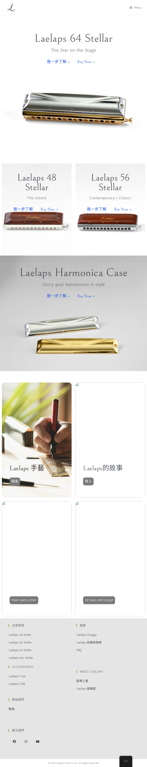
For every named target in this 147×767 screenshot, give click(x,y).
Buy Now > (86, 62)
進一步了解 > (58, 62)
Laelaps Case (17, 676)
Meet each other (23, 600)
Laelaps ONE (17, 684)
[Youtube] (38, 741)
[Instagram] (26, 741)
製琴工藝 (82, 681)
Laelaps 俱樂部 (86, 688)
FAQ (79, 650)
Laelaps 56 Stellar (20, 642)
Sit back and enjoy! (99, 600)
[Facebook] (14, 741)
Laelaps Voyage (86, 635)
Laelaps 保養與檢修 (89, 642)
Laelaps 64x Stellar (21, 658)
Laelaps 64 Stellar (20, 650)
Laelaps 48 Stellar (20, 635)
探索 (14, 481)
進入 (88, 481)
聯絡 (12, 709)
